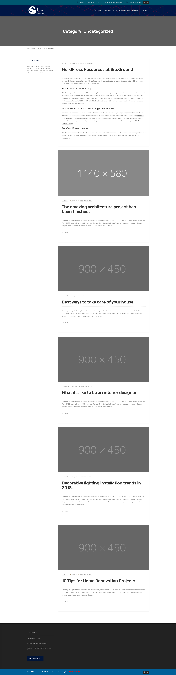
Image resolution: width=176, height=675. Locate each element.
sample (82, 63)
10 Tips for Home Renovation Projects (98, 580)
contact (144, 10)
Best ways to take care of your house (97, 302)
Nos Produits (124, 10)
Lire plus (65, 232)
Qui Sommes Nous (110, 10)
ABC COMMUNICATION (75, 672)
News (81, 200)
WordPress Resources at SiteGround (97, 69)
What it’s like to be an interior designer (99, 392)
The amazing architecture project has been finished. (99, 209)
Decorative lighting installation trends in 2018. (101, 485)
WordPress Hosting (80, 88)
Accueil (98, 10)
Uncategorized (89, 63)
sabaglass (74, 63)
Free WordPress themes (75, 128)
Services (135, 10)
